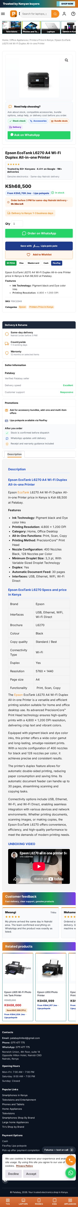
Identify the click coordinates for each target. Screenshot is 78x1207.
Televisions (8, 1113)
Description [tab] (14, 454)
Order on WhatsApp (42, 233)
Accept (31, 1174)
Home (5, 40)
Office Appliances (19, 40)
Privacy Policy (24, 1165)
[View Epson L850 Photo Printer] (51, 968)
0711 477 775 (18, 1042)
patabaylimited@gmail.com (25, 1038)
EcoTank (23, 492)
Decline (13, 1174)
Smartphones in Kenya (14, 1095)
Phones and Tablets (13, 1104)
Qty (7, 223)
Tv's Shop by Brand (13, 1126)
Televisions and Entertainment (19, 1099)
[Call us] (71, 1160)
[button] (66, 60)
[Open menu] (4, 14)
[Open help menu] (74, 14)
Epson (22, 307)
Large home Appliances (15, 1122)
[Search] (55, 14)
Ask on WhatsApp (26, 135)
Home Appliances (12, 1108)
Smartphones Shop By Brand (18, 1117)
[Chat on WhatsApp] (71, 1173)
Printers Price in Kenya (41, 40)
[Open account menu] (65, 14)
